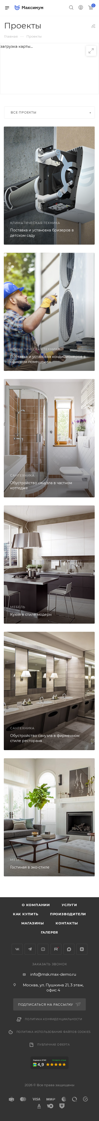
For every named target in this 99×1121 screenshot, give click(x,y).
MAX (68, 949)
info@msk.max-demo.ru (53, 974)
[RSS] (93, 26)
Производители (68, 914)
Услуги (69, 905)
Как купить (25, 914)
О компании (36, 905)
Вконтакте (17, 949)
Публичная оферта (53, 1044)
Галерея (49, 932)
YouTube (43, 949)
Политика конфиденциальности (53, 1019)
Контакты (67, 923)
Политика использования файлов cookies (53, 1032)
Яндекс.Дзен (81, 949)
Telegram (30, 949)
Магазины (32, 923)
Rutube (56, 949)
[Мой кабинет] (80, 8)
